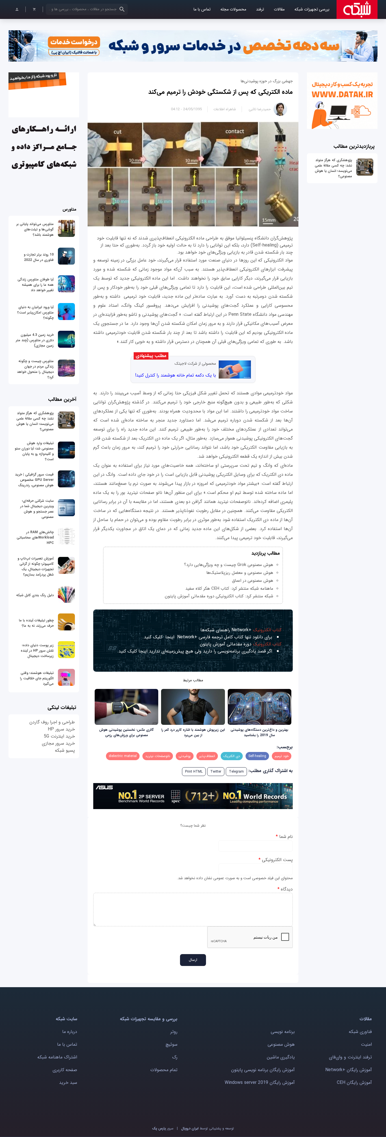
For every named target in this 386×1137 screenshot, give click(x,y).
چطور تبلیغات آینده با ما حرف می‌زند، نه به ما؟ (36, 623)
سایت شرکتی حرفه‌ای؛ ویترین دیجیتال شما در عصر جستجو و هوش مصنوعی (37, 509)
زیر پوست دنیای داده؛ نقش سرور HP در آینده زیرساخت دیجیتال (37, 651)
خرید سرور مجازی (58, 743)
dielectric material (123, 756)
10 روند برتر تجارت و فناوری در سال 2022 (39, 257)
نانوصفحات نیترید (157, 756)
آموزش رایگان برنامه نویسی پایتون (263, 1069)
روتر (173, 1031)
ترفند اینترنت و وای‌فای (350, 1057)
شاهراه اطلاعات (224, 109)
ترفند (260, 9)
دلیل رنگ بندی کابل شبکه (35, 595)
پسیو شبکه (65, 750)
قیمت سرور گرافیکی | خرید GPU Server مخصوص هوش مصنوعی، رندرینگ (34, 480)
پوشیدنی (185, 756)
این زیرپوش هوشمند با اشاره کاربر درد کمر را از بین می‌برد (193, 732)
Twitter (215, 771)
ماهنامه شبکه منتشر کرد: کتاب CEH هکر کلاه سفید (229, 588)
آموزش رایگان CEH (354, 1082)
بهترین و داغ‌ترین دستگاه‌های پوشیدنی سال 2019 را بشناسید (259, 732)
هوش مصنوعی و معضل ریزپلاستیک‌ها (239, 572)
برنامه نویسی (283, 1031)
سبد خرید (68, 1082)
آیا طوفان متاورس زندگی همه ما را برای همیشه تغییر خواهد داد (36, 285)
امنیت (366, 1044)
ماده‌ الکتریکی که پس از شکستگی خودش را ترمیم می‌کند (220, 92)
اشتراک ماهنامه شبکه (57, 1057)
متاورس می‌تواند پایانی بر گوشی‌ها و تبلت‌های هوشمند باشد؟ (35, 229)
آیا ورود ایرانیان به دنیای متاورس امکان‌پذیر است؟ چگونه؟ (35, 312)
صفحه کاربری (65, 1069)
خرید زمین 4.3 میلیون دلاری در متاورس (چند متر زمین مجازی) (35, 340)
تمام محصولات (163, 1069)
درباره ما (69, 1031)
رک (174, 1057)
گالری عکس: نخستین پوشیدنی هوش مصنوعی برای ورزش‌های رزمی (126, 732)
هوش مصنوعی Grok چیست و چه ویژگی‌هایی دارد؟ (228, 564)
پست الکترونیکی (276, 859)
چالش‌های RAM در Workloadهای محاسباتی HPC (35, 537)
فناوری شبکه (360, 1031)
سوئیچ (171, 1044)
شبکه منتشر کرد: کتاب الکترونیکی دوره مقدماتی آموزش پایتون (219, 596)
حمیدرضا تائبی (260, 109)
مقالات (279, 9)
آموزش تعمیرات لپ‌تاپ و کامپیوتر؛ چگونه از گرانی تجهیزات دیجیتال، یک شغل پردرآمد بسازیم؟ (36, 566)
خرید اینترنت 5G (59, 736)
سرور (163, 1128)
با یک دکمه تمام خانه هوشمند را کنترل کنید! (175, 375)
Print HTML (194, 771)
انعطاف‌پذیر (207, 756)
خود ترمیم (282, 756)
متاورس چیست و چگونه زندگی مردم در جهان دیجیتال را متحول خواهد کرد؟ (35, 369)
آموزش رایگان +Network (348, 1069)
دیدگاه (285, 889)
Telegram (236, 771)
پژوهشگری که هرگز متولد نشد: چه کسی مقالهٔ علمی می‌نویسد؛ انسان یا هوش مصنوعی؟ (333, 168)
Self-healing (257, 756)
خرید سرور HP (61, 729)
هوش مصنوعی (281, 1044)
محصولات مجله (233, 9)
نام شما (284, 836)
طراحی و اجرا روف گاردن (52, 722)
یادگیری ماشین (281, 1057)
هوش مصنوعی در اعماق (252, 580)
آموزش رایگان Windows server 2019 (260, 1082)
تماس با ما (202, 9)
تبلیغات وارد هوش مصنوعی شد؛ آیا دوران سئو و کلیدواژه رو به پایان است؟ (34, 451)
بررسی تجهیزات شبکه (311, 9)
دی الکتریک (232, 756)
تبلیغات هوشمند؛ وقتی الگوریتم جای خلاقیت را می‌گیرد (37, 678)
